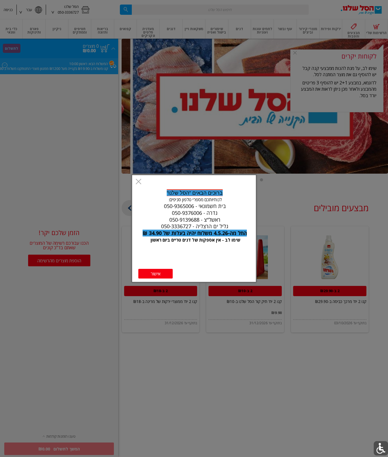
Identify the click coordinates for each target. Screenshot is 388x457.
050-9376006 (187, 212)
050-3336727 (176, 226)
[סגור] (138, 182)
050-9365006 (179, 206)
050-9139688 (184, 219)
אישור (155, 274)
